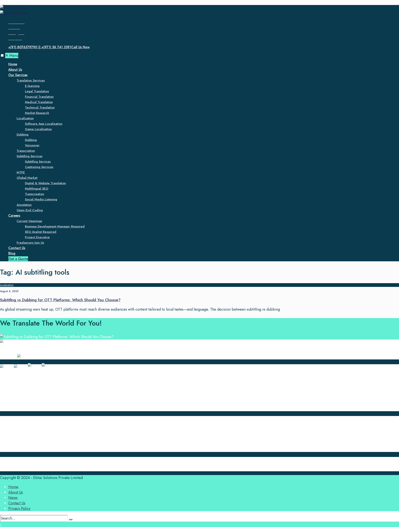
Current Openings (29, 221)
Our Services (17, 75)
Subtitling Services (29, 156)
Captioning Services (39, 167)
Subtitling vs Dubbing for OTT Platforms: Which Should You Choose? (60, 300)
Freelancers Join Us (30, 242)
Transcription (26, 150)
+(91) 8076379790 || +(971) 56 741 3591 (49, 47)
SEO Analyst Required (40, 232)
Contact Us (16, 248)
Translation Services (31, 80)
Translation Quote (22, 449)
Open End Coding (30, 210)
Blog (11, 253)
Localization (25, 118)
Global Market (27, 177)
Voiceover (32, 145)
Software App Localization (43, 123)
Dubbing (22, 134)
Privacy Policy (19, 508)
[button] (2, 55)
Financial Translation (39, 96)
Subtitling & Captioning (27, 397)
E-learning (32, 86)
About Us (15, 69)
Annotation (24, 204)
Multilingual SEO (36, 188)
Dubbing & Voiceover (26, 387)
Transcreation (34, 194)
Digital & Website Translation (45, 183)
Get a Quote (18, 258)
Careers (14, 215)
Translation (17, 376)
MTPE (21, 172)
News (12, 433)
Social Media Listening (41, 199)
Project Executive (37, 237)
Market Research (37, 113)
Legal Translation (37, 91)
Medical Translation (39, 102)
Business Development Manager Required (55, 226)
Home (12, 64)
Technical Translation (40, 107)
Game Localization (38, 129)
